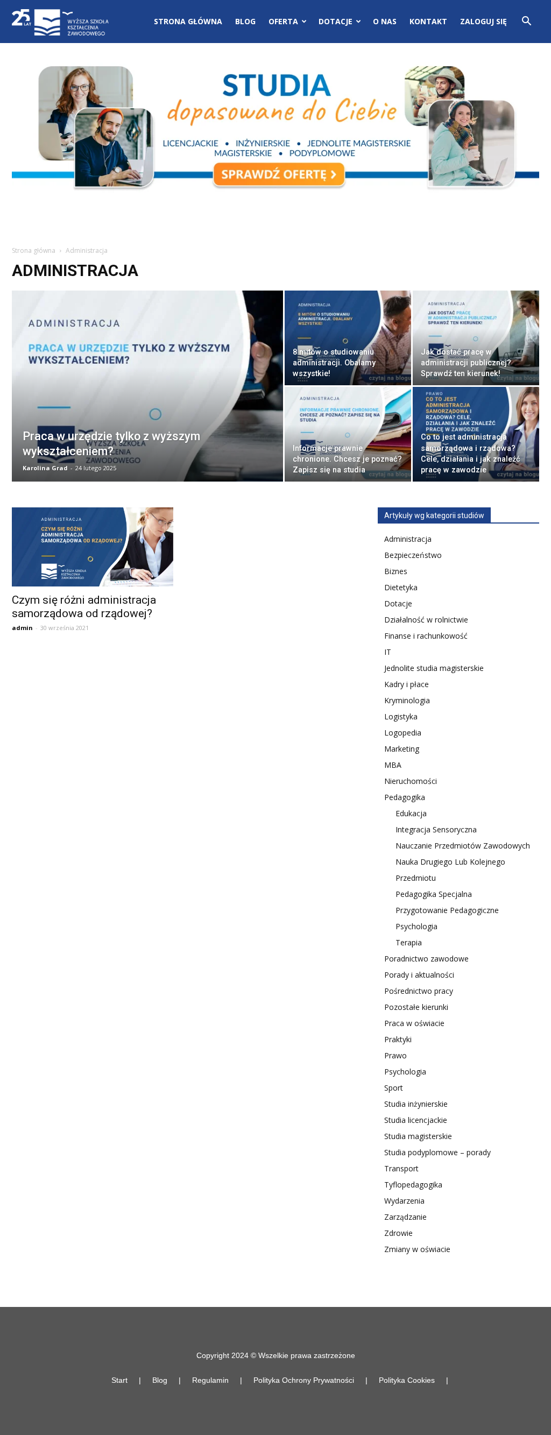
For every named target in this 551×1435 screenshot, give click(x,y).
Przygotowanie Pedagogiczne (447, 910)
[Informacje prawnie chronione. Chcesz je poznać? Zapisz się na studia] (348, 434)
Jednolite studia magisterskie (434, 668)
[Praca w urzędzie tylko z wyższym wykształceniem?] (147, 408)
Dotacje (398, 603)
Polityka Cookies (407, 1380)
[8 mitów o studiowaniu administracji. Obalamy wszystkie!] (348, 338)
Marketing (401, 749)
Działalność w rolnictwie (426, 619)
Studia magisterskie (418, 1136)
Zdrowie (398, 1233)
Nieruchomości (410, 781)
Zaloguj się (483, 21)
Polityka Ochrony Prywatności (303, 1380)
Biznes (395, 571)
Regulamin (210, 1380)
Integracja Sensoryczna (436, 829)
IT (387, 652)
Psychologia (416, 926)
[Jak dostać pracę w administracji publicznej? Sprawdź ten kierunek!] (476, 338)
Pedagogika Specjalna (433, 894)
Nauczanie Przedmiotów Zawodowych (462, 845)
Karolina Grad (45, 468)
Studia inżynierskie (416, 1104)
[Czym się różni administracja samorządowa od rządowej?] (92, 546)
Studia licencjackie (415, 1120)
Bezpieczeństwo (413, 555)
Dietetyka (401, 587)
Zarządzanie (405, 1217)
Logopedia (402, 732)
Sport (393, 1088)
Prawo (395, 1055)
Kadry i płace (406, 684)
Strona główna (188, 21)
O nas (385, 21)
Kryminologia (407, 700)
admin (22, 628)
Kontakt (428, 21)
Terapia (408, 942)
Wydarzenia (404, 1201)
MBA (392, 765)
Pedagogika (404, 797)
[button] (526, 22)
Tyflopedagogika (413, 1184)
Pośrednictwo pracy (418, 991)
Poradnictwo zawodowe (426, 958)
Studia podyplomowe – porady (437, 1152)
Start (119, 1380)
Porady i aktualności (419, 975)
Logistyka (401, 716)
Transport (401, 1168)
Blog (245, 21)
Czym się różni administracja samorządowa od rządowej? (84, 606)
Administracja (408, 539)
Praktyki (398, 1039)
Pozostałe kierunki (416, 1007)
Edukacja (411, 813)
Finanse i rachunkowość (426, 636)
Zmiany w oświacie (417, 1249)
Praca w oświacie (414, 1023)
